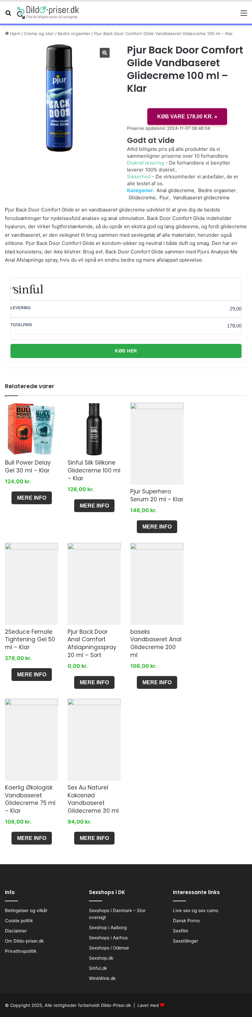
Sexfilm (180, 930)
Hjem (15, 33)
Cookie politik (19, 920)
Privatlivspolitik (20, 951)
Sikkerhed (139, 176)
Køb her (126, 350)
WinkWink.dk (102, 978)
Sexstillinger (185, 941)
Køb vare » (187, 116)
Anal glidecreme (175, 190)
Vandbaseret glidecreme (201, 197)
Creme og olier (39, 33)
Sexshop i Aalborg (108, 927)
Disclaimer (16, 930)
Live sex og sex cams (195, 910)
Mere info (31, 498)
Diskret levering (145, 163)
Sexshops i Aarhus (108, 937)
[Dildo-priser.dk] (48, 12)
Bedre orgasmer (74, 33)
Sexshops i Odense (109, 947)
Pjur (164, 197)
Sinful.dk (98, 968)
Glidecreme (142, 197)
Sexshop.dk (101, 958)
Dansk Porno (186, 920)
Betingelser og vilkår (26, 910)
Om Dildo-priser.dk (24, 941)
